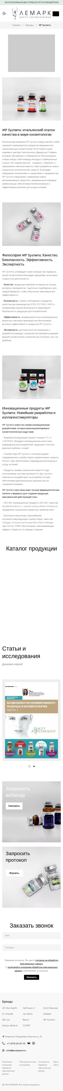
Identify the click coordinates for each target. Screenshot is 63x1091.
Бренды (30, 25)
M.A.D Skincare (50, 1008)
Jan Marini (28, 1014)
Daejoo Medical (10, 1025)
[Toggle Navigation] (4, 13)
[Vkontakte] (28, 1043)
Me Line (6, 1019)
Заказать (31, 977)
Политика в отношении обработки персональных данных (8, 1068)
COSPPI (26, 1025)
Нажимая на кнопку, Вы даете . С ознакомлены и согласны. (31, 965)
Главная (16, 25)
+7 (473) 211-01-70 (16, 1043)
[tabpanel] (31, 720)
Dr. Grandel (7, 1014)
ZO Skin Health (9, 1008)
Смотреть (14, 806)
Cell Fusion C (29, 1008)
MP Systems (49, 1019)
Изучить (14, 873)
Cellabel (47, 1014)
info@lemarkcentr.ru (16, 1050)
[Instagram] (33, 1043)
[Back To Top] (54, 1082)
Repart (26, 1019)
